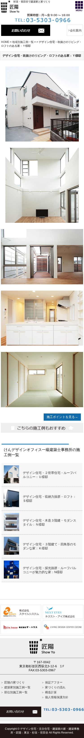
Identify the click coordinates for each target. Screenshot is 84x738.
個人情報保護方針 (56, 697)
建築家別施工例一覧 (17, 687)
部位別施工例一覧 (16, 692)
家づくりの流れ (55, 687)
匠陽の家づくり (14, 682)
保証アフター (53, 682)
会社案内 (76, 30)
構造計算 (51, 692)
